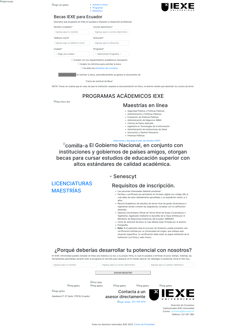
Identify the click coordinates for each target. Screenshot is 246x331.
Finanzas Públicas (136, 135)
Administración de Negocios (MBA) (144, 120)
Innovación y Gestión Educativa (142, 132)
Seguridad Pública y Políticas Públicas (145, 111)
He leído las (100, 68)
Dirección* (98, 38)
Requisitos (97, 10)
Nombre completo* (63, 27)
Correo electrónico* (103, 27)
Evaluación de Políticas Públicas (143, 117)
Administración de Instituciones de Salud (147, 129)
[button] (64, 285)
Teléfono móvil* (61, 38)
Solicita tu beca (100, 4)
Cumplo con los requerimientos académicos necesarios (100, 60)
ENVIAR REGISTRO (123, 272)
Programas (98, 7)
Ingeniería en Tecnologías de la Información (148, 126)
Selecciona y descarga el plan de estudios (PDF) (136, 140)
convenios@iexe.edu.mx (182, 311)
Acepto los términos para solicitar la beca (100, 64)
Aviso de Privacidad (145, 324)
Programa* (98, 49)
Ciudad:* (58, 49)
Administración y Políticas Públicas (144, 114)
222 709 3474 (138, 301)
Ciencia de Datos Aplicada (140, 123)
